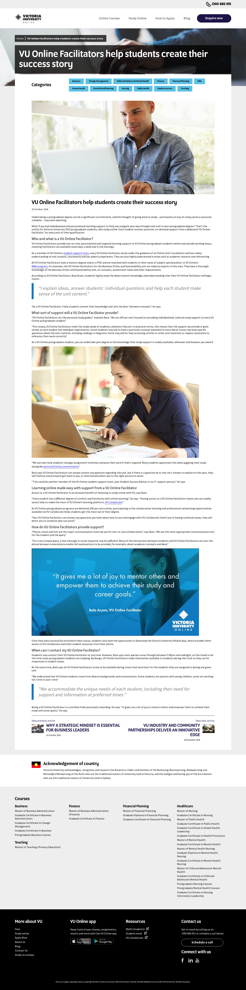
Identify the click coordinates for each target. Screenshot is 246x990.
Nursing (125, 88)
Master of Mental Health (191, 840)
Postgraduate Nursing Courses (194, 883)
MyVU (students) (135, 929)
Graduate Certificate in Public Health (198, 823)
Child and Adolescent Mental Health (133, 81)
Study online (22, 933)
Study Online (137, 18)
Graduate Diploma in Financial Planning (146, 815)
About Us (20, 942)
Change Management (98, 81)
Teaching (185, 88)
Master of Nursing (187, 810)
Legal (65, 981)
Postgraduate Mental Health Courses (198, 888)
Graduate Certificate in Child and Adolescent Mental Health (195, 877)
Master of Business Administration (35, 810)
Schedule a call (202, 942)
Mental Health (78, 88)
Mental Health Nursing (103, 88)
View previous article (43, 720)
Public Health (143, 88)
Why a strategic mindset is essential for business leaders (83, 728)
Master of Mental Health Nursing (196, 848)
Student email (134, 933)
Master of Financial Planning (139, 810)
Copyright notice (76, 981)
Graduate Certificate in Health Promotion (201, 835)
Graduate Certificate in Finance (86, 818)
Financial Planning (181, 81)
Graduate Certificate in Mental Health (198, 844)
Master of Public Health (190, 819)
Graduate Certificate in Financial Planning (147, 819)
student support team (76, 253)
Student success (164, 88)
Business (76, 81)
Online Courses (109, 18)
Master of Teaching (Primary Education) (38, 847)
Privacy (59, 981)
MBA (199, 81)
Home (20, 38)
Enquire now (214, 18)
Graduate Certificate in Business (33, 830)
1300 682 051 (221, 4)
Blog (187, 18)
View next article (205, 720)
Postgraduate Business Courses (33, 835)
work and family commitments (61, 466)
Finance (160, 81)
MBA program (40, 266)
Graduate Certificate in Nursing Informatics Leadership (195, 894)
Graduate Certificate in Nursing (195, 815)
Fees (17, 929)
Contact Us (21, 950)
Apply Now (21, 937)
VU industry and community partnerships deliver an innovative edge (164, 730)
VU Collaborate (113, 502)
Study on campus (24, 954)
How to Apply (165, 18)
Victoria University (107, 981)
